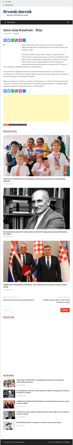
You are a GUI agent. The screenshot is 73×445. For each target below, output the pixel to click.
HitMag (67, 442)
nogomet (23, 124)
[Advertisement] (36, 107)
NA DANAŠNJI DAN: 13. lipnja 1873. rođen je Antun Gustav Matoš (39, 422)
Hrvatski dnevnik (19, 442)
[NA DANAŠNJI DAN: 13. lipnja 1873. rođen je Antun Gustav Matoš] (9, 422)
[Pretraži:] (36, 310)
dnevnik (16, 33)
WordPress (59, 442)
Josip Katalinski (14, 124)
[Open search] (67, 22)
